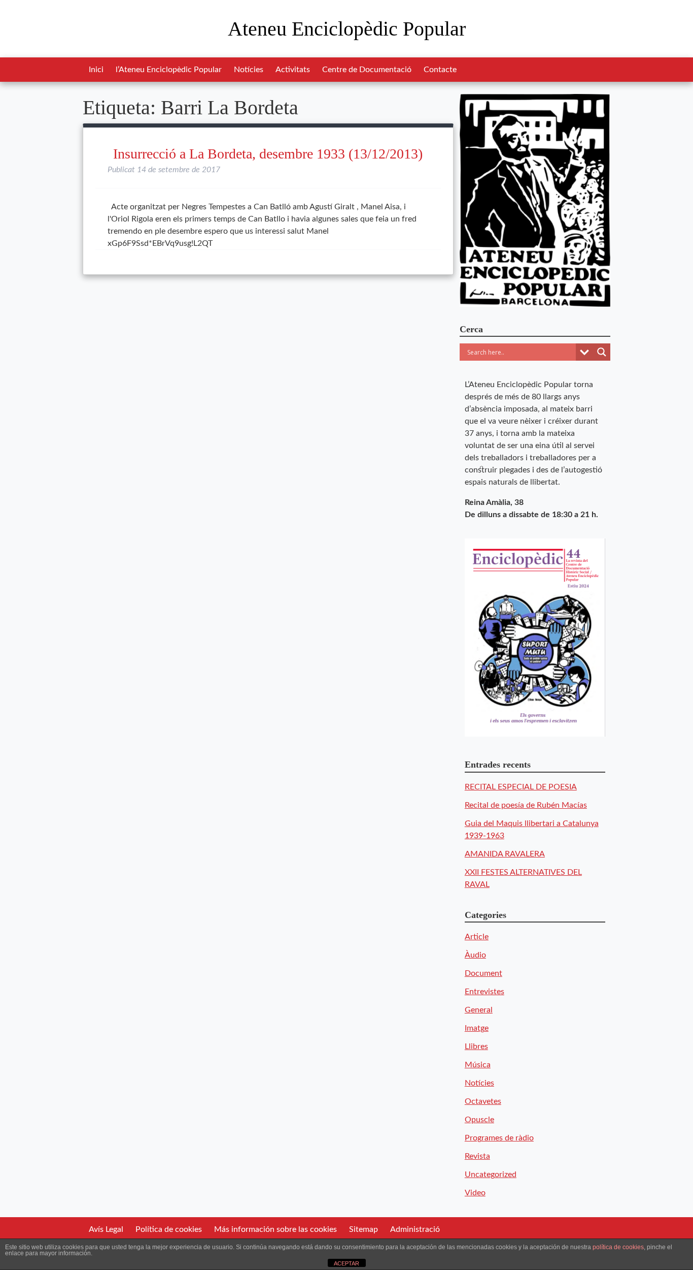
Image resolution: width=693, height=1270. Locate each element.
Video (475, 1193)
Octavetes (483, 1101)
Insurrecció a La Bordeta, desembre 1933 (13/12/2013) (268, 154)
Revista (477, 1156)
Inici (96, 70)
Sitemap (363, 1229)
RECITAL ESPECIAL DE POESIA (521, 787)
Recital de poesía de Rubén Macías (526, 805)
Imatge (477, 1028)
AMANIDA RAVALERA (505, 854)
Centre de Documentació (366, 70)
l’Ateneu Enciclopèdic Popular (169, 70)
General (479, 1010)
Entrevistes (484, 992)
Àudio (475, 955)
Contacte (440, 70)
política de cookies (618, 1247)
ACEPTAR (346, 1263)
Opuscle (479, 1120)
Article (477, 937)
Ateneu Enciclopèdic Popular (347, 28)
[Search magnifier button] (601, 352)
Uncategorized (490, 1174)
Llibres (476, 1046)
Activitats (292, 70)
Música (478, 1065)
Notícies (248, 70)
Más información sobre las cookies (275, 1229)
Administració (415, 1229)
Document (483, 973)
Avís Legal (106, 1229)
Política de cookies (168, 1229)
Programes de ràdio (499, 1138)
